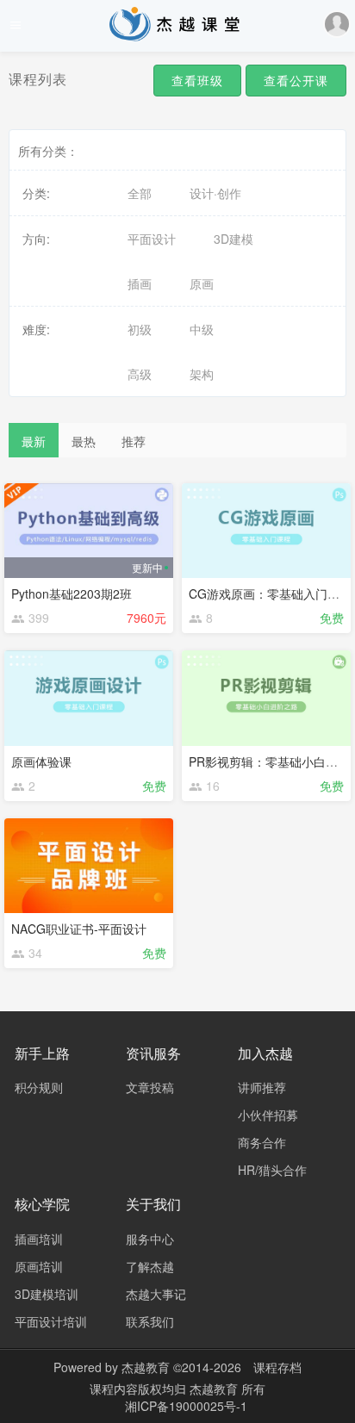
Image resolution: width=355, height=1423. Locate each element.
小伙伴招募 (268, 1114)
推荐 (133, 441)
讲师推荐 (262, 1087)
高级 (140, 373)
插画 (140, 283)
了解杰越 (150, 1266)
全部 (140, 193)
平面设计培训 (51, 1321)
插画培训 (39, 1238)
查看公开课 (296, 80)
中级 (202, 329)
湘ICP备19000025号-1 (186, 1405)
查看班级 (197, 80)
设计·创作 (215, 193)
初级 (140, 329)
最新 (34, 441)
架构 (202, 373)
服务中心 (150, 1238)
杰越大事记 (156, 1293)
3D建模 (233, 238)
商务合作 (262, 1142)
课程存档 (277, 1367)
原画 (202, 283)
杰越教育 (145, 1367)
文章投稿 (150, 1087)
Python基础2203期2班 (71, 593)
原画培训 (39, 1266)
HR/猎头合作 (272, 1169)
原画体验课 (41, 761)
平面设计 (152, 238)
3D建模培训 (46, 1293)
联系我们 (150, 1321)
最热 (84, 441)
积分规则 (39, 1087)
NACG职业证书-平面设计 (78, 928)
